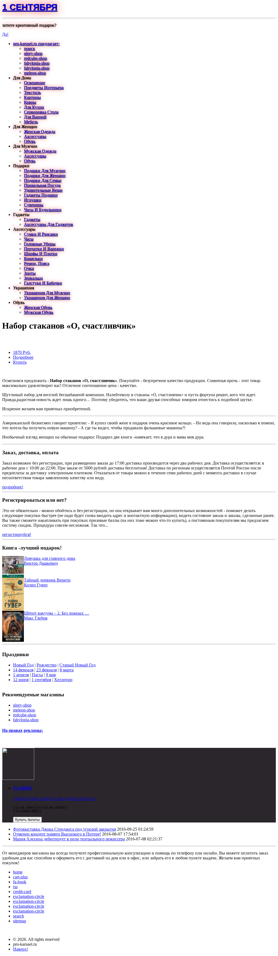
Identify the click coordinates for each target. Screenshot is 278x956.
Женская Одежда (39, 131)
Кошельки (33, 258)
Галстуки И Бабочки (43, 283)
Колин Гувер (36, 585)
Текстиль (32, 92)
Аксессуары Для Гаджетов (48, 224)
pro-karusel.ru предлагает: (36, 43)
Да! (5, 34)
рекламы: (33, 730)
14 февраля (23, 670)
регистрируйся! (16, 534)
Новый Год (23, 665)
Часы (28, 239)
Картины (32, 97)
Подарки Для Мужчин (44, 170)
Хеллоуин (63, 679)
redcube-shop (35, 58)
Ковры (30, 102)
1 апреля (21, 674)
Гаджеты (32, 219)
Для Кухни (34, 107)
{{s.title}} (22, 788)
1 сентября (29, 7)
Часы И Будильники (42, 209)
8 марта (67, 670)
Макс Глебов (36, 618)
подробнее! (12, 487)
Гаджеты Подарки (41, 195)
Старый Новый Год (77, 665)
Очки (29, 268)
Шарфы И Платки (40, 253)
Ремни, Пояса (36, 263)
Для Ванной (35, 117)
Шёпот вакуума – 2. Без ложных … (56, 613)
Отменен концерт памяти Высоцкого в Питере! (57, 834)
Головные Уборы (39, 244)
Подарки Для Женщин (44, 175)
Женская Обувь (38, 307)
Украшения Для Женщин (47, 297)
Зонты (30, 273)
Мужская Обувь (38, 312)
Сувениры (33, 204)
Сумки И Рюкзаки (41, 234)
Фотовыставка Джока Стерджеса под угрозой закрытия (64, 829)
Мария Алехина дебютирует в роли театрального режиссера (69, 839)
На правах (12, 730)
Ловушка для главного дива (49, 558)
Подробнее (23, 357)
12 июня (21, 679)
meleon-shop (35, 73)
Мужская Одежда (40, 151)
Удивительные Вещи (43, 190)
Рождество (46, 665)
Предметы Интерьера (44, 87)
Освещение (34, 82)
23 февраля (46, 670)
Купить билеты (27, 820)
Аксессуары (35, 136)
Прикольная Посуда (42, 185)
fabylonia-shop (36, 63)
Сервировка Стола (41, 112)
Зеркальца (33, 278)
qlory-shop (33, 53)
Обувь (29, 141)
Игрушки (32, 200)
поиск (29, 48)
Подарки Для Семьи (42, 180)
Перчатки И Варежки (44, 248)
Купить (20, 362)
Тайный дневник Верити (47, 580)
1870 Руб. (22, 352)
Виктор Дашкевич (41, 563)
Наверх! (20, 949)
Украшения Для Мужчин (47, 292)
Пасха (37, 674)
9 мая (51, 674)
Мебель (31, 121)
